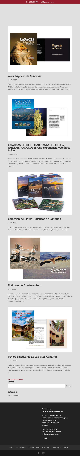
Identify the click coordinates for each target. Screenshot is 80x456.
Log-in (66, 447)
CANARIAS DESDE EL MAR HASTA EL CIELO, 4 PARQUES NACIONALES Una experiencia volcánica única (39, 147)
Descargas (57, 447)
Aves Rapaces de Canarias (24, 76)
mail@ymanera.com (54, 432)
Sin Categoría (13, 395)
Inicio (11, 447)
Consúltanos (20, 447)
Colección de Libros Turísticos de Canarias (34, 219)
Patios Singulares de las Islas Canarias (32, 356)
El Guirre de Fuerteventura (24, 285)
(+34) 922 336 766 (32, 2)
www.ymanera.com (52, 434)
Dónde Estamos (33, 447)
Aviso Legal (46, 447)
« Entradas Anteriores (15, 379)
